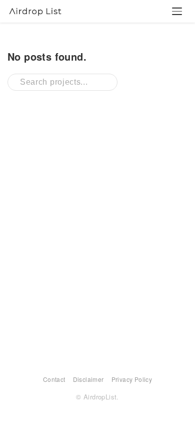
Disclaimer (88, 379)
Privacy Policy (132, 379)
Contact (54, 379)
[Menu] (177, 11)
